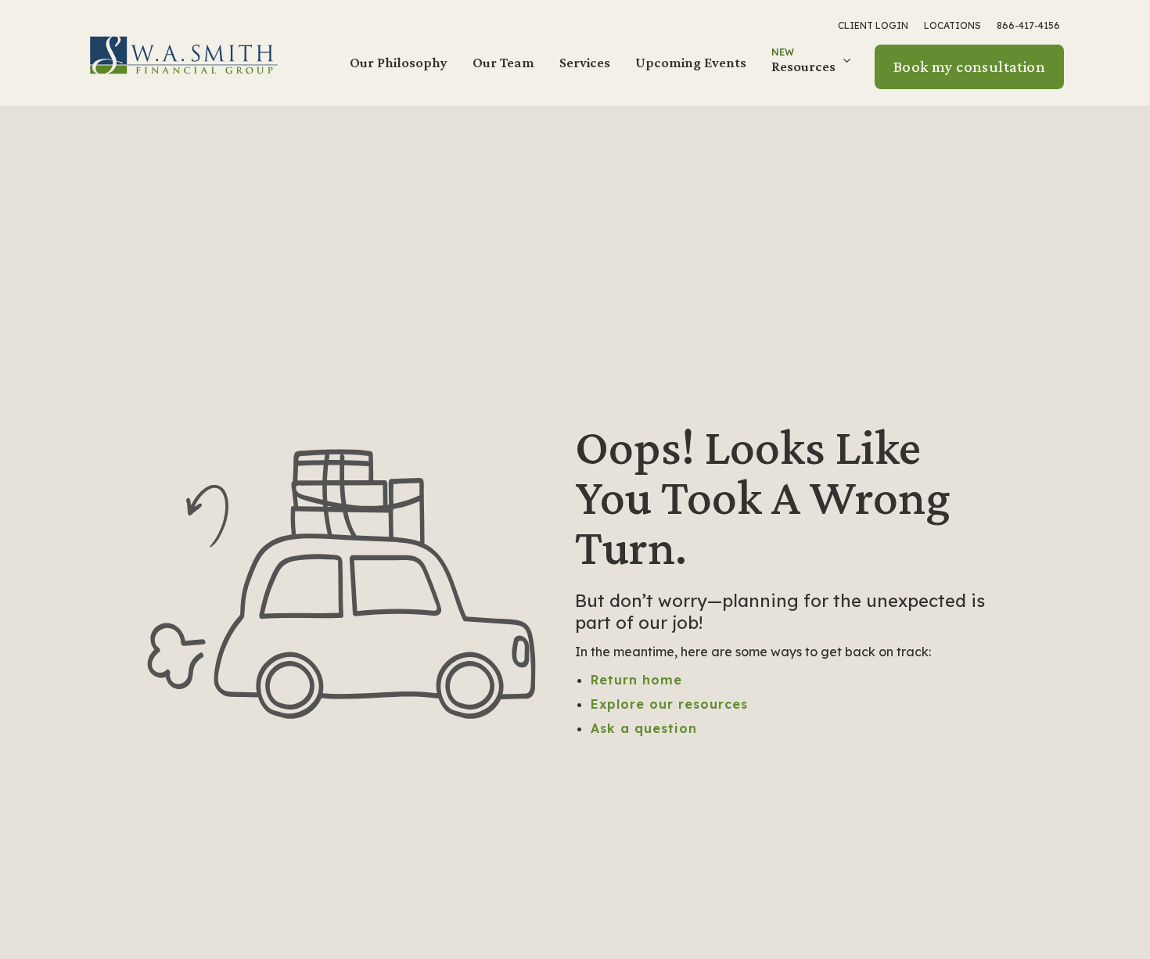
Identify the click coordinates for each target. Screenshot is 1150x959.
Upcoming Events (690, 62)
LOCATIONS (952, 25)
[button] (813, 66)
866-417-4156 (1028, 25)
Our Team (503, 62)
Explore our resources (669, 704)
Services (584, 62)
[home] (184, 54)
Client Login (873, 25)
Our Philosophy (398, 62)
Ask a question (644, 728)
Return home (636, 680)
